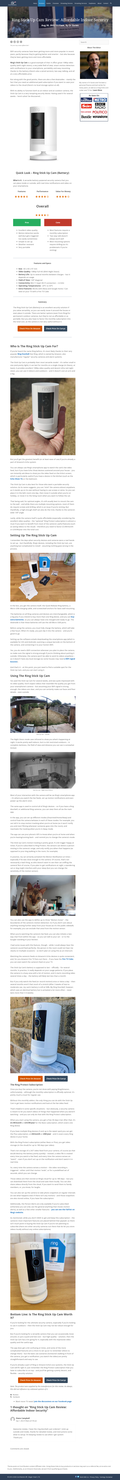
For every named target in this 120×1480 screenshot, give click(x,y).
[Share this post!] (11, 42)
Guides (48, 3)
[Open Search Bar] (110, 3)
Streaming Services (81, 3)
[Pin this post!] (18, 42)
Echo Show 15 (16, 479)
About (99, 3)
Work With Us (84, 1477)
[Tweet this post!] (15, 42)
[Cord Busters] (13, 3)
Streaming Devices (67, 3)
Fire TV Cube (67, 959)
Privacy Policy (94, 1477)
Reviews (41, 3)
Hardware (16, 1397)
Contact (105, 3)
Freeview (56, 3)
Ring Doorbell (23, 354)
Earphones (92, 3)
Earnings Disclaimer (106, 1477)
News (35, 3)
